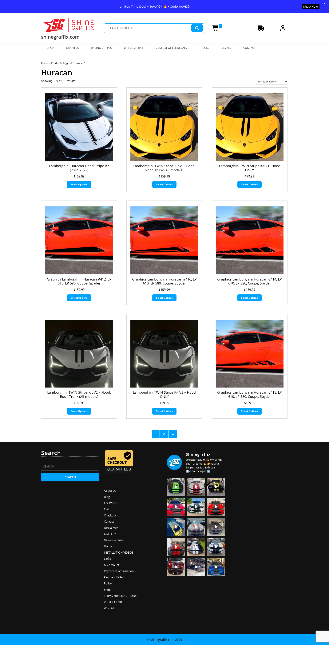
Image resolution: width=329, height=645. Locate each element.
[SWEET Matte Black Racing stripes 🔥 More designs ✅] (216, 507)
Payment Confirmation (119, 571)
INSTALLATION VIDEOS (118, 552)
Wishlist (109, 608)
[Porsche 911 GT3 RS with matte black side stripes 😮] (196, 567)
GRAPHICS (72, 48)
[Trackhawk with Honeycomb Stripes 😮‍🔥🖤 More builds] (196, 507)
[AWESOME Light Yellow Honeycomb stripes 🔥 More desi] (216, 487)
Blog (107, 497)
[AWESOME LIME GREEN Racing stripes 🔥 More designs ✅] (176, 487)
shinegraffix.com (60, 37)
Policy (108, 583)
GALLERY (110, 534)
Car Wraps (110, 503)
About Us (110, 490)
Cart (106, 509)
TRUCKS (204, 48)
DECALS (226, 48)
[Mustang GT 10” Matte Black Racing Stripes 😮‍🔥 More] (216, 527)
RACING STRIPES (101, 48)
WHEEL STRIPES (134, 48)
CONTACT (249, 48)
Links (107, 558)
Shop (107, 589)
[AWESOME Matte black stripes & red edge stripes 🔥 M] (196, 527)
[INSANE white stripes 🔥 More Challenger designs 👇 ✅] (196, 547)
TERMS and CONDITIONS (120, 596)
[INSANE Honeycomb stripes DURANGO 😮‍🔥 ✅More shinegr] (176, 507)
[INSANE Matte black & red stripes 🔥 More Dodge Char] (176, 567)
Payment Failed (114, 577)
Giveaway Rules (114, 540)
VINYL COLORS (113, 602)
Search (197, 28)
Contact (109, 521)
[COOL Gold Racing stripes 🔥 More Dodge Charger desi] (176, 527)
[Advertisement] (259, 473)
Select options (79, 184)
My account (111, 565)
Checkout (110, 515)
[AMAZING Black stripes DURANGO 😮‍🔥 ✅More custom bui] (216, 547)
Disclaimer (111, 528)
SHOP (50, 48)
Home (45, 63)
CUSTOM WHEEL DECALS (171, 48)
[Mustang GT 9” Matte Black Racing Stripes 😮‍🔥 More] (216, 567)
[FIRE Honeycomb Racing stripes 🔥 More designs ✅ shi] (196, 487)
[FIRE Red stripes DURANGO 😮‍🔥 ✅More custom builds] (176, 547)
